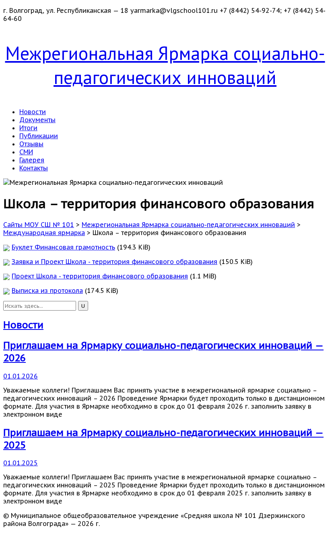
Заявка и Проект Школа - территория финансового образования (114, 262)
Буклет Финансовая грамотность (63, 247)
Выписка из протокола (47, 290)
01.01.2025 (20, 463)
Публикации (38, 136)
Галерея (31, 160)
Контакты (33, 168)
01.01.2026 (20, 376)
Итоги (28, 128)
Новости (32, 112)
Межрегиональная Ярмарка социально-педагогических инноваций (165, 65)
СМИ (26, 152)
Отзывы (31, 144)
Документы (37, 120)
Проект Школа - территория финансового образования (100, 276)
